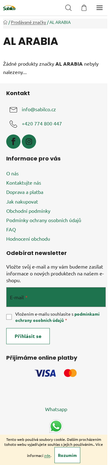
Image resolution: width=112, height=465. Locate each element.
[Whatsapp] (56, 425)
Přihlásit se (28, 336)
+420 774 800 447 (42, 124)
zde (47, 455)
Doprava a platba (24, 192)
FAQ (11, 229)
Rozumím (67, 455)
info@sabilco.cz (39, 109)
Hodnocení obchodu (28, 238)
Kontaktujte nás (23, 182)
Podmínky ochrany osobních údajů (43, 220)
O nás (12, 173)
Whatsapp (56, 409)
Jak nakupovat (22, 201)
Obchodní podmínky (28, 211)
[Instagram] (29, 141)
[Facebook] (13, 141)
